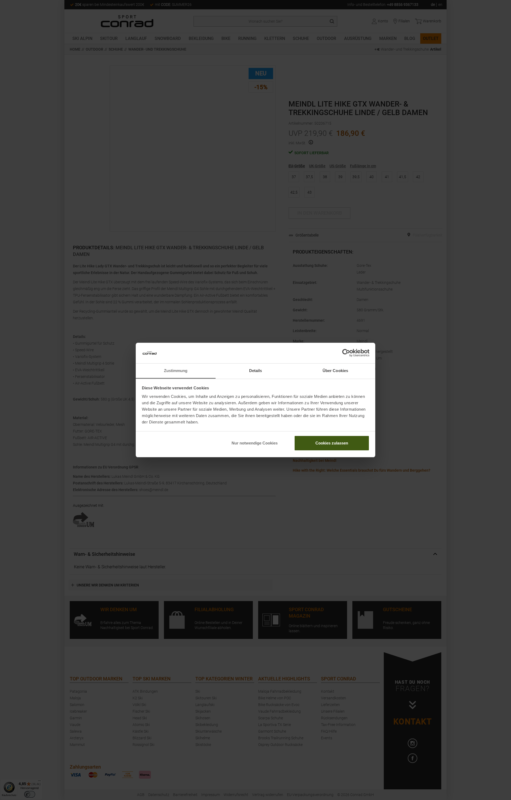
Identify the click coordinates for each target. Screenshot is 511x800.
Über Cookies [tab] (335, 370)
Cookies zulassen (331, 443)
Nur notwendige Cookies (255, 443)
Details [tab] (255, 370)
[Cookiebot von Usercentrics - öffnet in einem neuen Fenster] (346, 353)
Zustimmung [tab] (176, 370)
